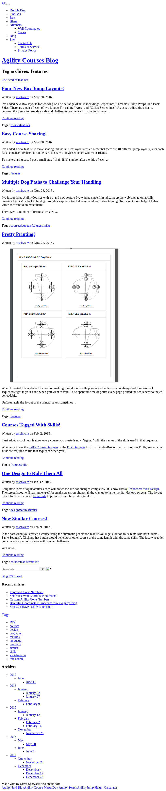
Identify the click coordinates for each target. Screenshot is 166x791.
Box (12, 17)
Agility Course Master (38, 787)
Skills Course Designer (43, 447)
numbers (15, 644)
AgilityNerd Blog (13, 787)
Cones (22, 32)
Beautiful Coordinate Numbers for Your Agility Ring (43, 603)
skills (23, 464)
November (24, 729)
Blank (13, 21)
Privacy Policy (27, 50)
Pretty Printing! (18, 234)
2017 (13, 755)
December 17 (34, 773)
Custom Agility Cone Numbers (29, 599)
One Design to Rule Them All (32, 473)
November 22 (35, 762)
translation (16, 659)
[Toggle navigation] (8, 4)
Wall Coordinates (29, 28)
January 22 (33, 693)
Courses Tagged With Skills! (31, 424)
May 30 (31, 744)
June (21, 678)
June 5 (30, 751)
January (23, 689)
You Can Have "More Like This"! (31, 606)
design (15, 510)
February (23, 700)
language (15, 640)
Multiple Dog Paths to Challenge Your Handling (51, 182)
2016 (13, 736)
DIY (13, 622)
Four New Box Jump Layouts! (33, 88)
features (25, 125)
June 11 (31, 682)
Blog (13, 36)
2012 (13, 674)
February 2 (33, 722)
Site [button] (12, 39)
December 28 (34, 777)
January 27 (33, 696)
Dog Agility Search (64, 787)
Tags (5, 614)
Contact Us (25, 43)
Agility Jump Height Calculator (97, 787)
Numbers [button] (15, 25)
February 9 (33, 704)
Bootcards (39, 496)
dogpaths (26, 225)
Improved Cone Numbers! (26, 592)
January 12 (33, 715)
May (21, 740)
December (24, 766)
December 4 (34, 769)
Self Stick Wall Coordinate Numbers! (33, 595)
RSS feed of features (15, 80)
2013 (13, 685)
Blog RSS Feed (12, 576)
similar (46, 225)
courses (15, 125)
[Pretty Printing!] (83, 315)
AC (4, 3)
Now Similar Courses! (24, 518)
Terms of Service (28, 46)
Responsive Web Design (143, 489)
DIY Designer (76, 447)
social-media (18, 655)
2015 (13, 707)
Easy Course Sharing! (24, 133)
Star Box (15, 14)
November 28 (35, 733)
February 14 (34, 726)
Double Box (18, 10)
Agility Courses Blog (30, 60)
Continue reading (13, 118)
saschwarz (22, 97)
